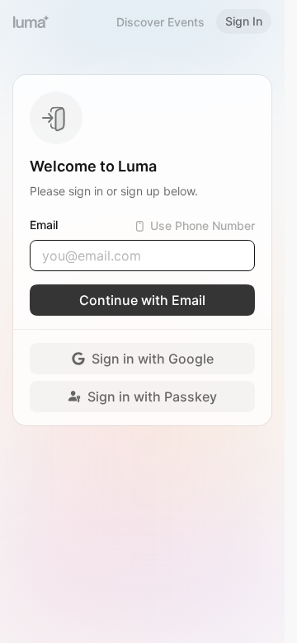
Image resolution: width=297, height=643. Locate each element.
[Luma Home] (31, 21)
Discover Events (160, 22)
